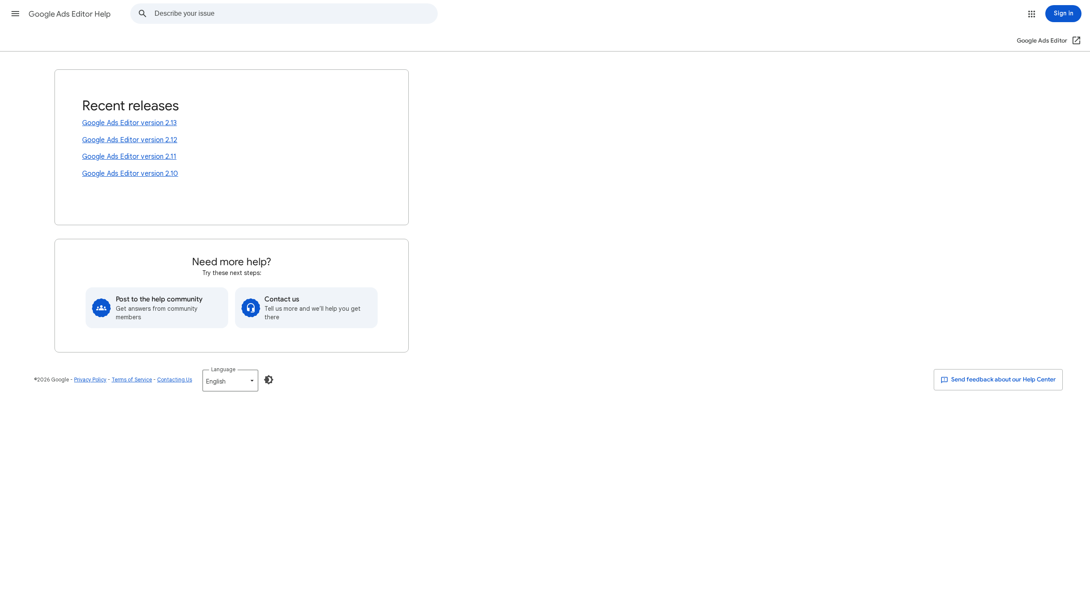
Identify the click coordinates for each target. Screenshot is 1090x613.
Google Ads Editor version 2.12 (129, 140)
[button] (15, 13)
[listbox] (230, 381)
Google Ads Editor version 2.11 (129, 156)
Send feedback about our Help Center (1003, 379)
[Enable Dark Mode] (268, 380)
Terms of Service (132, 379)
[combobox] (296, 13)
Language (223, 369)
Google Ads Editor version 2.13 (129, 123)
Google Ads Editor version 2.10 (130, 173)
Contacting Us (174, 379)
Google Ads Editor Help (70, 14)
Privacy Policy (90, 379)
